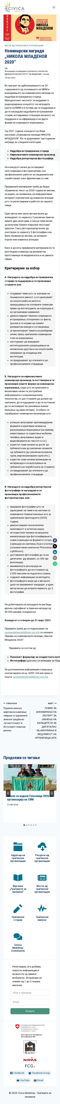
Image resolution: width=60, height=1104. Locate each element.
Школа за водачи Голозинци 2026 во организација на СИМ (30, 797)
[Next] (52, 793)
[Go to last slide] (8, 793)
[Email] (55, 558)
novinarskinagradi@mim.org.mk (22, 632)
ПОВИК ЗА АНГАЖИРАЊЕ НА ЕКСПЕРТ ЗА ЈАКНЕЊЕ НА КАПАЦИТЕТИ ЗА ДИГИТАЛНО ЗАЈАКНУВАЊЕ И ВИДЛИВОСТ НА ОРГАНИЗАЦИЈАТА (46, 720)
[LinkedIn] (55, 552)
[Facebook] (55, 540)
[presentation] (30, 777)
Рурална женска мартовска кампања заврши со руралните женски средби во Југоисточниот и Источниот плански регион (15, 717)
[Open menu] (54, 7)
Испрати (30, 1011)
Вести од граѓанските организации (24, 46)
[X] (55, 546)
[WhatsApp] (55, 564)
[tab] (24, 825)
